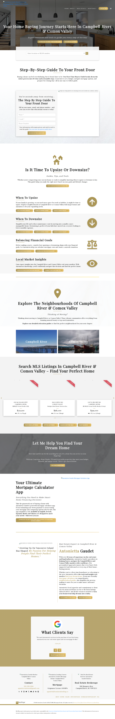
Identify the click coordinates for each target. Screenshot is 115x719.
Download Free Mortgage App (45, 251)
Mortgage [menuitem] (92, 8)
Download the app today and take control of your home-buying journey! (36, 520)
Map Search (83, 425)
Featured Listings (31, 425)
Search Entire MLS (66, 425)
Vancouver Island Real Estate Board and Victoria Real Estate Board (65, 713)
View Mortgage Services (24, 251)
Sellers (67, 698)
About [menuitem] (72, 8)
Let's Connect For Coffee (67, 597)
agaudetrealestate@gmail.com (28, 690)
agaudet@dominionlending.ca (57, 693)
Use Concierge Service (23, 210)
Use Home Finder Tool (57, 465)
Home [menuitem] (67, 8)
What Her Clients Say (85, 597)
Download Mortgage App (88, 698)
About (57, 698)
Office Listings (49, 425)
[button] (103, 8)
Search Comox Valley (60, 210)
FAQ (98, 698)
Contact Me (103, 8)
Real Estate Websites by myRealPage (90, 704)
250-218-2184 (28, 688)
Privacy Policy (77, 704)
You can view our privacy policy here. (40, 129)
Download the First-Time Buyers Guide (50, 41)
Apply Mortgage (75, 698)
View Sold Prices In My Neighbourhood (28, 270)
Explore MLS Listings (70, 41)
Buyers (62, 698)
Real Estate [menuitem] (81, 8)
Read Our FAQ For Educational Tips (58, 185)
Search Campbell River (41, 210)
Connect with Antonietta (52, 270)
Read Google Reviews (57, 657)
